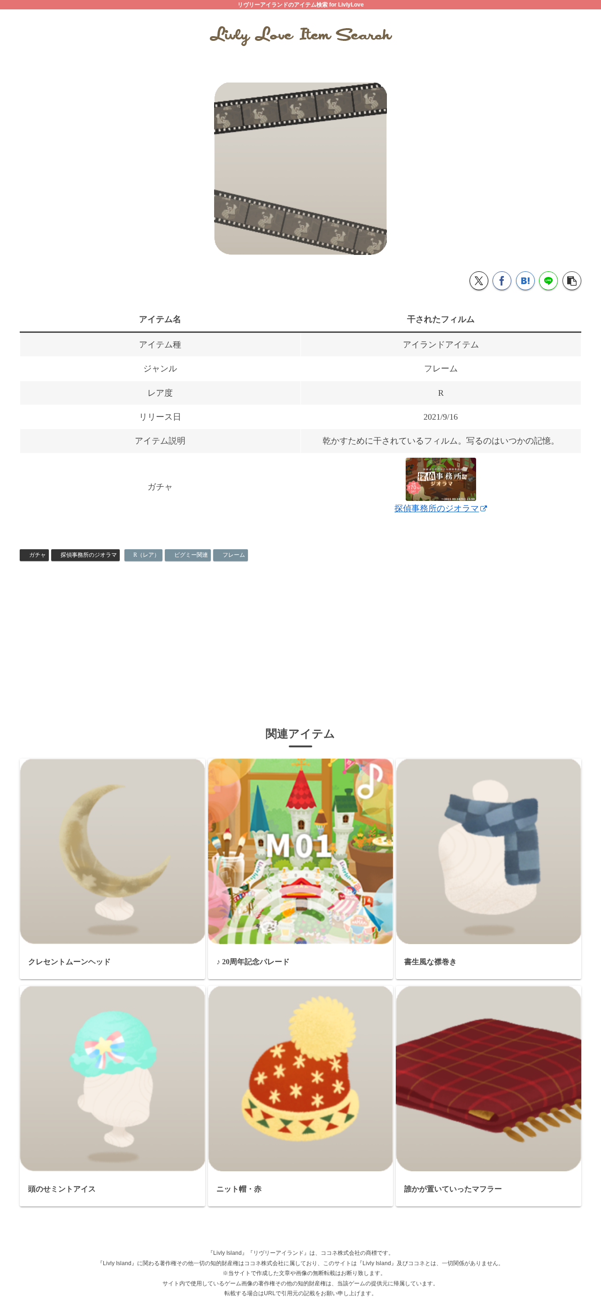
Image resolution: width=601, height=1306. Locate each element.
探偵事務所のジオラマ (89, 555)
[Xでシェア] (479, 280)
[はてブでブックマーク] (525, 280)
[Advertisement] (300, 635)
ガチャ (37, 555)
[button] (571, 280)
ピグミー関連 (191, 555)
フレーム (234, 555)
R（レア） (146, 555)
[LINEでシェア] (548, 280)
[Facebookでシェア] (502, 280)
